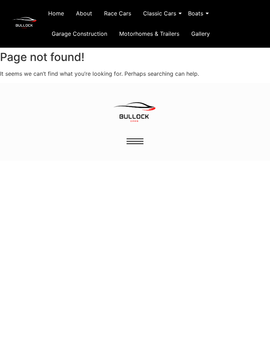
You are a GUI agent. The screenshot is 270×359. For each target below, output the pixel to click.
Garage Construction (79, 33)
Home (56, 13)
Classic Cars (159, 13)
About (84, 13)
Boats (195, 13)
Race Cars (117, 13)
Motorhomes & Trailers (149, 33)
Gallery (200, 33)
